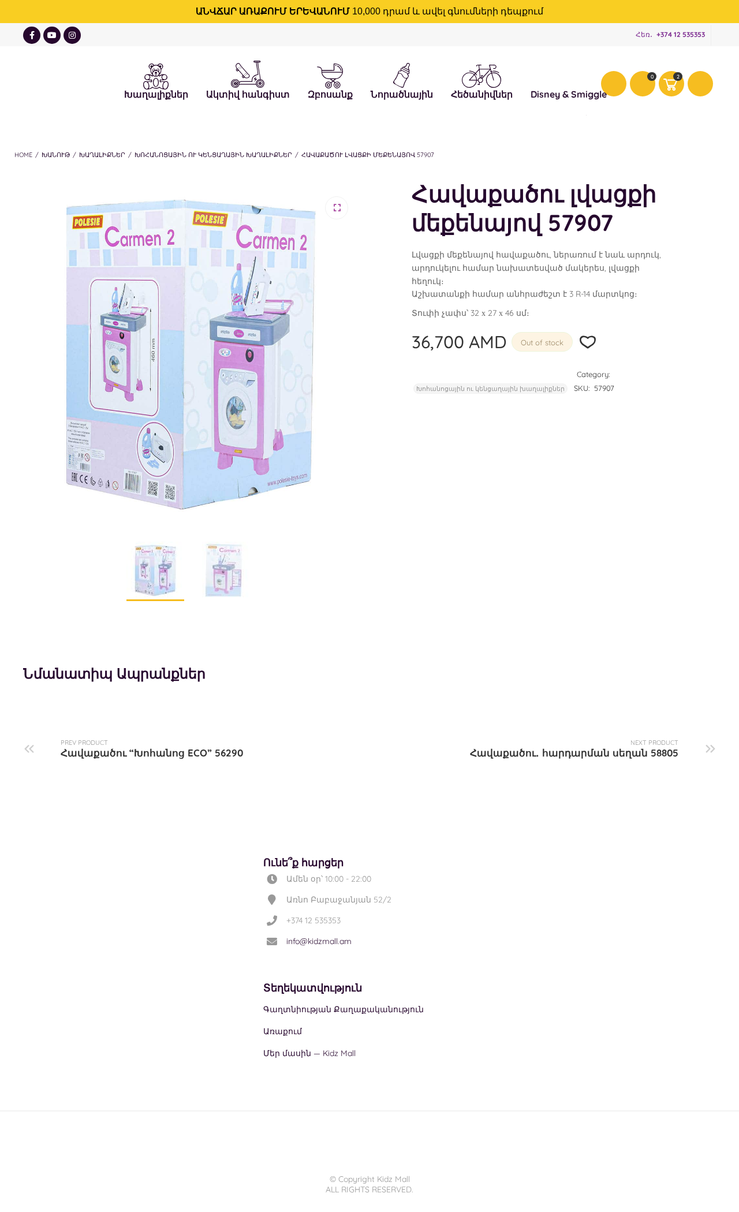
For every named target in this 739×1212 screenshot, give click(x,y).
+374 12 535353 (680, 34)
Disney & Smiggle (568, 74)
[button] (336, 207)
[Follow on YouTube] (52, 35)
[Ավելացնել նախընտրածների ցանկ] (588, 342)
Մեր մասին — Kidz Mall (309, 1053)
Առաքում (282, 1031)
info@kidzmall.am (319, 941)
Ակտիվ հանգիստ (248, 72)
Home (23, 155)
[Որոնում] (700, 83)
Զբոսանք (330, 74)
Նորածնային (402, 74)
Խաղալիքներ (156, 74)
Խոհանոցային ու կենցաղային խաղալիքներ (213, 155)
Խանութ (56, 155)
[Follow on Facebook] (31, 35)
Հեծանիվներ (481, 76)
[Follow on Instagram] (72, 35)
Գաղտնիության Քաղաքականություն (343, 1009)
